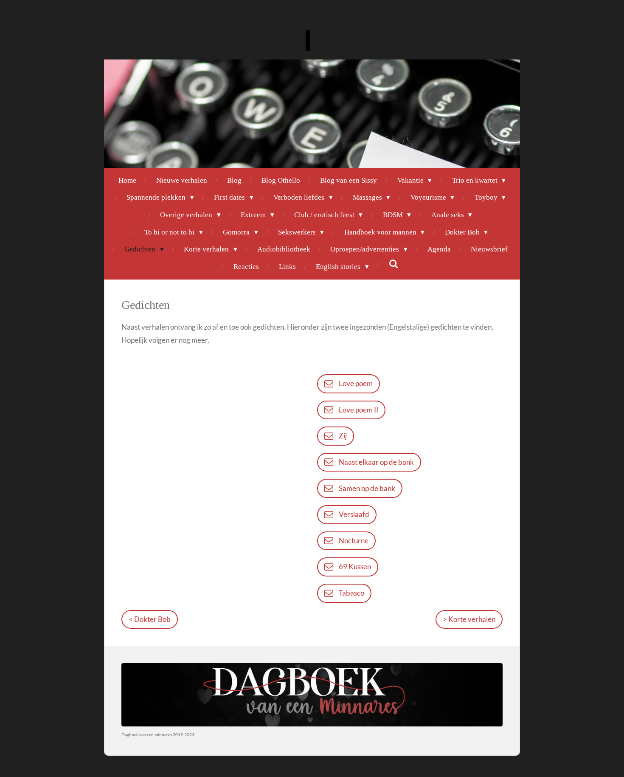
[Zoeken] (394, 264)
